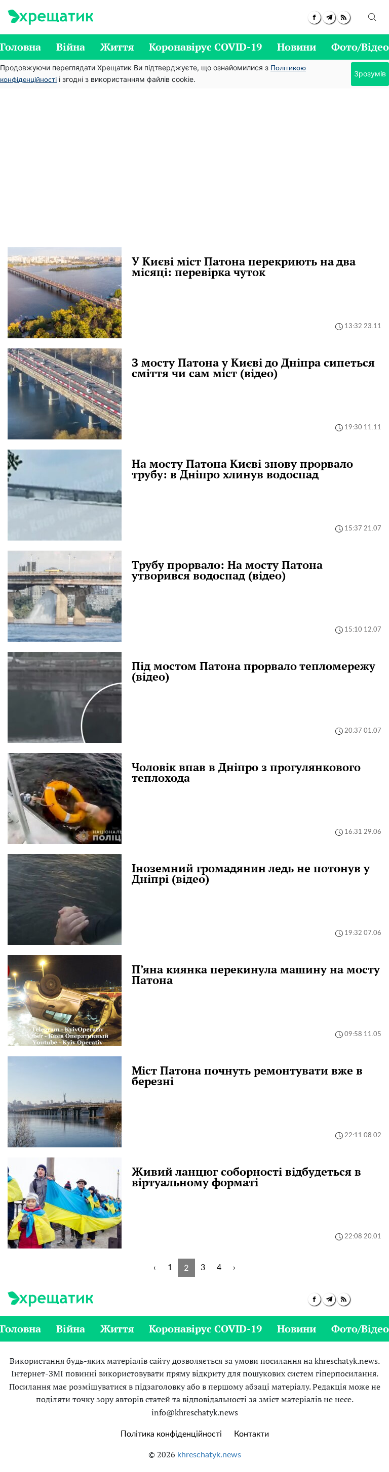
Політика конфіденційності (171, 1434)
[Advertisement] (194, 171)
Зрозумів (370, 73)
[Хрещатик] (50, 17)
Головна (20, 47)
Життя (117, 47)
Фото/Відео (360, 47)
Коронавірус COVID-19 (205, 47)
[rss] (343, 17)
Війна (70, 47)
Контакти (251, 1434)
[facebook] (314, 17)
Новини (296, 47)
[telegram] (329, 17)
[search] (372, 17)
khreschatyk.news (209, 1455)
